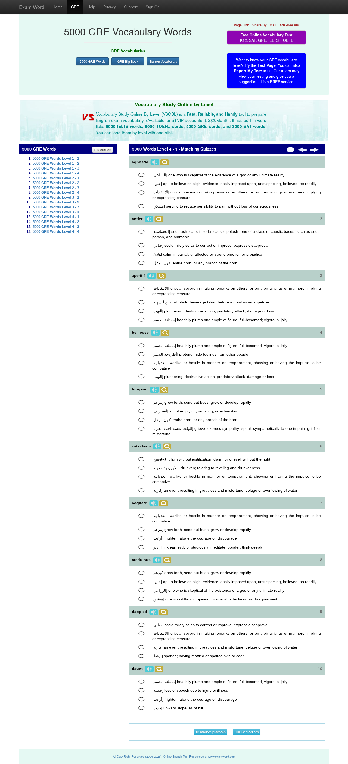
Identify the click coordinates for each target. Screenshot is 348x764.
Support (131, 7)
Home (57, 7)
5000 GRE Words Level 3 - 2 (56, 202)
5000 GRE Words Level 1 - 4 (56, 173)
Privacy (109, 7)
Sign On (153, 7)
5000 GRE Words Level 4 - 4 (56, 232)
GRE (75, 7)
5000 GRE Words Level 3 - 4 (56, 212)
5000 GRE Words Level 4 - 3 (56, 227)
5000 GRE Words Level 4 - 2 (56, 222)
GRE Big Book (127, 61)
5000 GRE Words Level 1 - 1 (56, 159)
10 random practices (210, 731)
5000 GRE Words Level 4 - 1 (56, 217)
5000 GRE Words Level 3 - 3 (56, 207)
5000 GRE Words (92, 61)
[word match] (141, 175)
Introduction (102, 149)
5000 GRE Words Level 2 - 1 (56, 178)
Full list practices (246, 731)
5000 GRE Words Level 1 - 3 (56, 168)
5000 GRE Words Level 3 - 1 (56, 197)
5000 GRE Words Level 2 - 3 (56, 188)
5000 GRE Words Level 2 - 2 (56, 183)
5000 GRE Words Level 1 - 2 (56, 163)
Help (91, 7)
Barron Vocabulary (163, 61)
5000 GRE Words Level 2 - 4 (56, 193)
